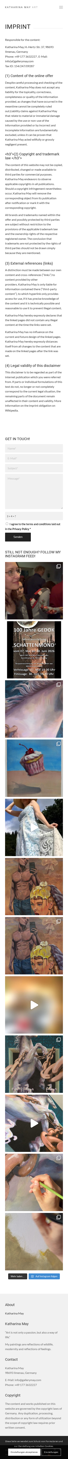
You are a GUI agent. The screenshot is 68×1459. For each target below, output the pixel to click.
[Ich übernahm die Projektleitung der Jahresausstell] (34, 590)
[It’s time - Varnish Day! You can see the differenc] (34, 709)
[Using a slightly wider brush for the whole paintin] (34, 1241)
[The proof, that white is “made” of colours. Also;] (34, 1123)
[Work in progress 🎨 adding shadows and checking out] (34, 1182)
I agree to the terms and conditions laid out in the (32, 526)
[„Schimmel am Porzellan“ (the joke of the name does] (34, 1064)
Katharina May (14, 1313)
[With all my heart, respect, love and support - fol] (34, 827)
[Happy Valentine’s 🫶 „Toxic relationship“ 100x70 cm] (34, 945)
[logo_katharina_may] (28, 7)
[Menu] (61, 7)
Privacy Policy (20, 528)
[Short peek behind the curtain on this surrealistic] (34, 1005)
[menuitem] (61, 7)
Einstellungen (51, 1452)
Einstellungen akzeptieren (24, 1452)
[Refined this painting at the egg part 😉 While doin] (34, 886)
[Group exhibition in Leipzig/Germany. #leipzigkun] (34, 650)
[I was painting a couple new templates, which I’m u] (34, 768)
